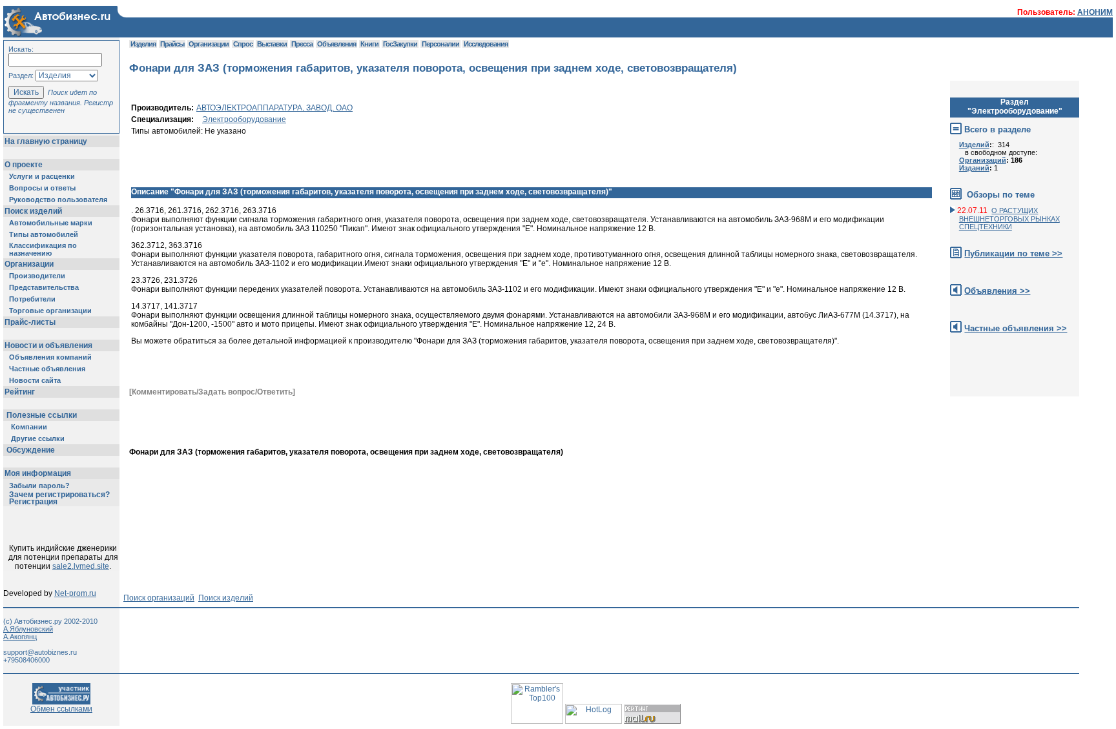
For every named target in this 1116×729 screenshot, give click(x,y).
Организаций (982, 160)
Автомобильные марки (50, 223)
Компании (29, 427)
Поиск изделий (33, 211)
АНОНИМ (1095, 12)
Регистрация (33, 501)
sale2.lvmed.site (80, 566)
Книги (369, 44)
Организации (29, 264)
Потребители (32, 299)
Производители (37, 276)
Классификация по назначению (43, 249)
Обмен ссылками (61, 709)
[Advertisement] (800, 425)
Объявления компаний (50, 357)
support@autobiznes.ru (40, 652)
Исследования (485, 44)
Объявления (336, 44)
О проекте (24, 164)
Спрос (243, 44)
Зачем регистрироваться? (59, 494)
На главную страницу (46, 141)
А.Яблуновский (28, 629)
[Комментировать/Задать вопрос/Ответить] (212, 391)
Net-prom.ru (75, 593)
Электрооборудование (244, 119)
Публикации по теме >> (1013, 253)
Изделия (143, 44)
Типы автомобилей (43, 234)
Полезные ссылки (42, 415)
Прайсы (172, 44)
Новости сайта (35, 380)
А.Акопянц (20, 637)
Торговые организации (50, 310)
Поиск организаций (158, 597)
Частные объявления (47, 369)
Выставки (272, 44)
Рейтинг (20, 391)
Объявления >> (997, 291)
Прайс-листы (30, 322)
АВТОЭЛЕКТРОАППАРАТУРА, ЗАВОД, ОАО (274, 107)
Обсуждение (31, 450)
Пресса (302, 44)
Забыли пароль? (39, 485)
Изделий (974, 145)
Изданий (974, 168)
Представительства (44, 287)
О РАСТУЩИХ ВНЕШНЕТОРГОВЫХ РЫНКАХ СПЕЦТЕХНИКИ (1009, 219)
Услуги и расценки (42, 176)
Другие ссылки (38, 438)
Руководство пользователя (58, 199)
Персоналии (440, 44)
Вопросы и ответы (42, 188)
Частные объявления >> (1015, 328)
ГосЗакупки (400, 44)
